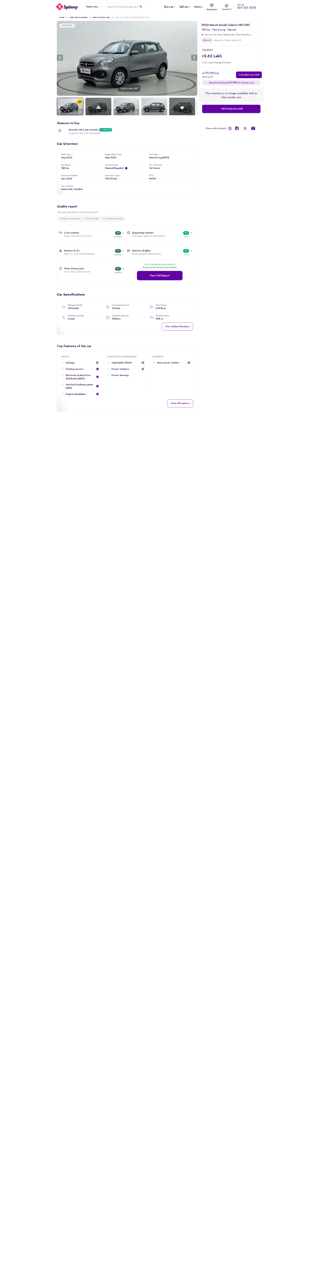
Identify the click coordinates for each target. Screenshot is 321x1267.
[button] (97, 362)
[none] (127, 58)
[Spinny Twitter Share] (245, 129)
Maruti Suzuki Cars (101, 17)
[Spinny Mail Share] (253, 129)
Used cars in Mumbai (78, 17)
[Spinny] (67, 6)
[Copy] (230, 128)
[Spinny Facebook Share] (237, 129)
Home (62, 17)
